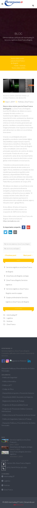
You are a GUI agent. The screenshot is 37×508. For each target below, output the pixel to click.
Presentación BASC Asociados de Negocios (17, 397)
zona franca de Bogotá (12, 248)
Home (16, 65)
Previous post (10, 255)
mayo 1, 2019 (10, 102)
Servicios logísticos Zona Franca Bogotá (18, 244)
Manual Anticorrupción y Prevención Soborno (18, 393)
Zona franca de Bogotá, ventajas (17, 276)
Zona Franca (28, 102)
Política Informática (9, 381)
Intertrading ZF (12, 315)
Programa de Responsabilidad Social (15, 405)
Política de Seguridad (9, 377)
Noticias (21, 102)
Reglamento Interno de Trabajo (13, 401)
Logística (10, 318)
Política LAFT (7, 385)
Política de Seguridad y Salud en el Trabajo (17, 419)
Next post (27, 255)
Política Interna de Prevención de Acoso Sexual (18, 415)
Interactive (18, 505)
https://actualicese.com (11, 221)
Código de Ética (7, 389)
